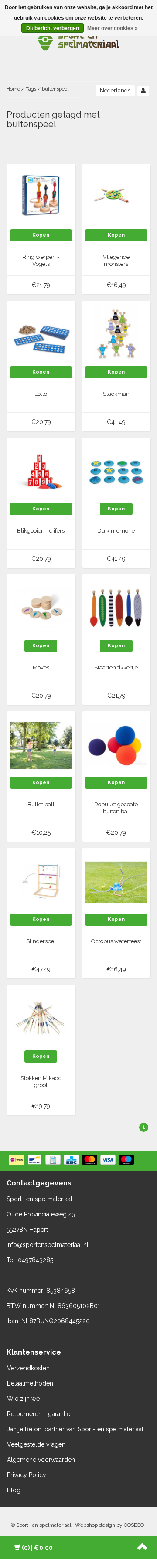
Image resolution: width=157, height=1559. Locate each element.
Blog (13, 1490)
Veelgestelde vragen (36, 1444)
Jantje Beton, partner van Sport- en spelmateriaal (75, 1429)
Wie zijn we (23, 1398)
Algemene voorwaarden (41, 1459)
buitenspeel (55, 89)
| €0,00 (37, 1547)
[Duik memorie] (116, 472)
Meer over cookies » (112, 28)
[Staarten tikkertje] (116, 608)
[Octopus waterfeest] (116, 882)
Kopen (40, 235)
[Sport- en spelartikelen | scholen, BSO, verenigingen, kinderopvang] (78, 39)
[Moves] (41, 608)
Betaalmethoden (30, 1383)
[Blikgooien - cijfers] (41, 472)
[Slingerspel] (41, 882)
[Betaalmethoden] (72, 1160)
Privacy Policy (26, 1474)
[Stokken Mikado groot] (41, 1019)
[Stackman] (116, 335)
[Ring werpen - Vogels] (41, 198)
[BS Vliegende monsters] (116, 198)
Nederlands (115, 90)
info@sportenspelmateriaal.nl (48, 1244)
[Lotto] (41, 335)
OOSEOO (134, 1525)
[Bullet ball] (41, 745)
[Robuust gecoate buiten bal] (116, 745)
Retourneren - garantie (38, 1413)
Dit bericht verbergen (52, 28)
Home (13, 89)
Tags (31, 89)
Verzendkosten (28, 1368)
